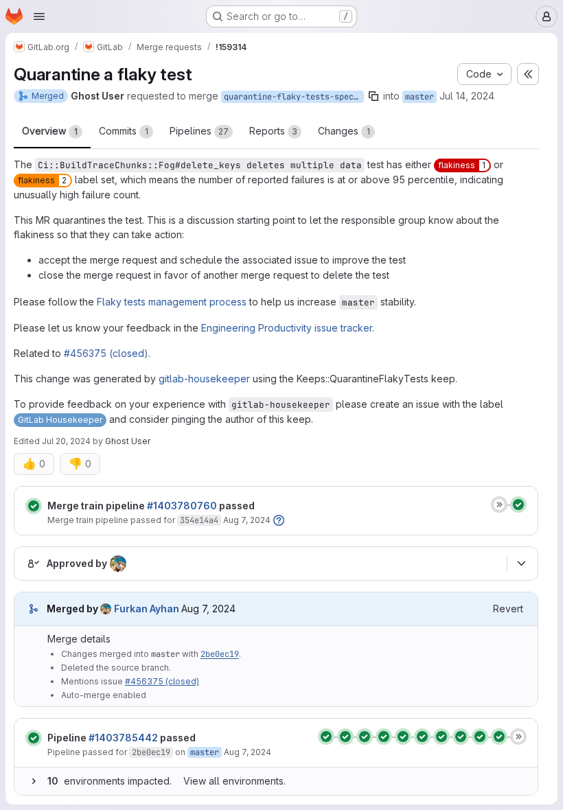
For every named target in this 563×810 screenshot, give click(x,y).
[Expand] (33, 781)
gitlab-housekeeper (204, 378)
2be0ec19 (219, 654)
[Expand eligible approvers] (521, 563)
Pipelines (199, 131)
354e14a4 (199, 520)
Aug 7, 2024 (247, 520)
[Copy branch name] (373, 96)
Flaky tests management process (171, 302)
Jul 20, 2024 (66, 441)
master (419, 96)
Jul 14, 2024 (466, 96)
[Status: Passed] (33, 506)
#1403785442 (123, 737)
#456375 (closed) (106, 353)
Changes (344, 131)
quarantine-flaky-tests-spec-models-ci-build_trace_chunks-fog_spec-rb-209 (294, 96)
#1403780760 (182, 505)
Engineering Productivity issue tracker (286, 328)
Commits (123, 131)
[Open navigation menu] (39, 16)
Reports (273, 131)
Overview (50, 131)
